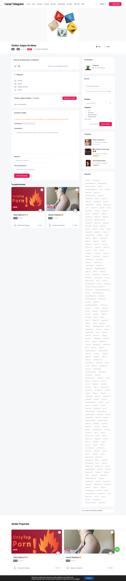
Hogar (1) (106, 329)
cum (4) (87, 274)
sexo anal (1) (88, 438)
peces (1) (104, 399)
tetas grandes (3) (90, 469)
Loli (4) (87, 366)
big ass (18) (88, 220)
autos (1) (97, 210)
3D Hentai (91, 112)
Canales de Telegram (42, 49)
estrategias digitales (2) (91, 305)
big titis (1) (106, 223)
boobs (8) (102, 226)
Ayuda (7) (104, 210)
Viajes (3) (95, 487)
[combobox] (98, 91)
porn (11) (103, 405)
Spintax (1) (97, 451)
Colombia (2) (96, 256)
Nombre (17, 156)
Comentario (18, 128)
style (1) (97, 460)
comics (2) (105, 256)
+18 (89, 110)
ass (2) (108, 207)
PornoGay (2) (96, 408)
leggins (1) (88, 356)
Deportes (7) (88, 277)
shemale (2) (96, 442)
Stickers (53, 4)
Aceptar (89, 578)
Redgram (96, 65)
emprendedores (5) (98, 293)
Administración (92, 114)
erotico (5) (88, 302)
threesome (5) (89, 472)
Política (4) (95, 405)
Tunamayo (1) (106, 481)
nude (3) (87, 393)
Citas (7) (102, 250)
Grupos (46, 4)
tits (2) (87, 475)
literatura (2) (99, 362)
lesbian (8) (96, 356)
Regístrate (61, 4)
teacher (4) (104, 460)
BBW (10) (97, 217)
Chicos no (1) (89, 247)
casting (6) (99, 235)
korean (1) (88, 353)
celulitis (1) (96, 241)
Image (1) (104, 335)
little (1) (107, 362)
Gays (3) (87, 320)
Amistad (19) (88, 198)
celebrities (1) (103, 238)
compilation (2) (89, 259)
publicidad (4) (89, 417)
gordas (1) (102, 323)
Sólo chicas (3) (100, 448)
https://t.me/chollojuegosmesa (58, 66)
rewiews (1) (88, 426)
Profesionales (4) (101, 411)
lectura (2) (105, 353)
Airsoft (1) (108, 189)
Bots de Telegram (100, 68)
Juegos (20, 84)
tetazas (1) (100, 469)
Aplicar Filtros (105, 124)
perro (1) (101, 402)
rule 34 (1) (105, 426)
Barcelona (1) (89, 217)
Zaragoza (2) (101, 502)
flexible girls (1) (104, 311)
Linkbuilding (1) (89, 362)
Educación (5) (89, 289)
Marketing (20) (97, 369)
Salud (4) (87, 429)
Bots (33, 4)
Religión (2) (96, 423)
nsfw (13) (107, 390)
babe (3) (87, 213)
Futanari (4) (96, 314)
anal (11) (104, 198)
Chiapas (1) (88, 244)
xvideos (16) (88, 496)
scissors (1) (88, 432)
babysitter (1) (96, 213)
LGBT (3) (104, 356)
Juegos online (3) (103, 350)
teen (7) (98, 463)
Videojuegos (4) (89, 490)
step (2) (102, 454)
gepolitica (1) (104, 320)
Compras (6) (99, 259)
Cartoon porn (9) (89, 235)
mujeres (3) (95, 384)
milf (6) (108, 378)
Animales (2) (97, 201)
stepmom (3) (98, 457)
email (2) (87, 293)
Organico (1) (106, 396)
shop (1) (103, 442)
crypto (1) (88, 271)
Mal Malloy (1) (103, 366)
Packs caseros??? (99, 140)
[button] (117, 549)
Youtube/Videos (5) (90, 502)
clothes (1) (97, 253)
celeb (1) (95, 238)
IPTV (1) (87, 341)
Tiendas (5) (98, 472)
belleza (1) (105, 217)
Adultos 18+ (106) (90, 186)
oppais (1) (97, 396)
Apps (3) (98, 204)
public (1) (108, 414)
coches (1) (106, 253)
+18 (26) (87, 180)
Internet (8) (106, 338)
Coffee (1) (88, 256)
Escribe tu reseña (70, 98)
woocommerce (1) (90, 493)
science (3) (107, 429)
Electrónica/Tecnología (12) (102, 289)
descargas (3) (98, 277)
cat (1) (106, 235)
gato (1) (96, 317)
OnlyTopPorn (18, 215)
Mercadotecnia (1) (90, 378)
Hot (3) (97, 332)
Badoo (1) (104, 213)
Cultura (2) (103, 271)
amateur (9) (88, 192)
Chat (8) (104, 241)
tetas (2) (107, 466)
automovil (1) (88, 210)
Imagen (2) (88, 338)
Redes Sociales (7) (103, 420)
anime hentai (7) (89, 204)
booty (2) (87, 229)
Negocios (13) (104, 387)
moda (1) (103, 381)
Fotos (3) (87, 314)
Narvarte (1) (88, 387)
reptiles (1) (105, 423)
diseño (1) (107, 277)
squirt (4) (87, 454)
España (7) (96, 302)
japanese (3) (102, 341)
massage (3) (88, 375)
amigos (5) (100, 195)
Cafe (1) (108, 229)
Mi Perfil (77, 4)
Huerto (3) (104, 332)
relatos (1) (88, 423)
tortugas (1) (94, 475)
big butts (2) (88, 223)
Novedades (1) (99, 390)
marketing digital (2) (90, 372)
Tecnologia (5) (89, 463)
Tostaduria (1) (103, 475)
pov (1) (105, 408)
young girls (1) (97, 499)
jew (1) (87, 347)
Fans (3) (87, 311)
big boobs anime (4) (99, 220)
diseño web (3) (89, 280)
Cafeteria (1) (88, 232)
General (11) (95, 320)
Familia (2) (97, 308)
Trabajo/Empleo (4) (90, 478)
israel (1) (94, 341)
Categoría (87, 107)
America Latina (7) (90, 195)
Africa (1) (99, 186)
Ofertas (20, 90)
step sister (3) (89, 457)
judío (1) (94, 347)
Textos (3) (108, 469)
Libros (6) (88, 359)
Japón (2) (88, 344)
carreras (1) (97, 232)
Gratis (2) (87, 326)
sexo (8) (104, 435)
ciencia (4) (88, 250)
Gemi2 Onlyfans (55, 215)
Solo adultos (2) (89, 448)
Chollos (20, 80)
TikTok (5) (106, 472)
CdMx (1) (87, 238)
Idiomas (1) (96, 335)
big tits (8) (88, 226)
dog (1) (98, 280)
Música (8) (104, 384)
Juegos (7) (101, 347)
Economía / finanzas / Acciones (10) (95, 286)
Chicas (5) (96, 244)
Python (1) (98, 417)
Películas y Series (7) (90, 402)
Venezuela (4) (107, 484)
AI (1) (101, 189)
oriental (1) (97, 399)
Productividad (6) (90, 411)
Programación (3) (90, 414)
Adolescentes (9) (102, 183)
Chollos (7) (106, 247)
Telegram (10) (89, 466)
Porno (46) (88, 408)
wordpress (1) (101, 493)
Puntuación (18, 123)
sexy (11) (105, 438)
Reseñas (87, 99)
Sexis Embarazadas (99, 161)
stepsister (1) (89, 460)
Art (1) (87, 207)
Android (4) (88, 201)
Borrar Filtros (93, 124)
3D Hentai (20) (96, 180)
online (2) (103, 393)
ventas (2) (88, 487)
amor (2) (97, 198)
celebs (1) (88, 241)
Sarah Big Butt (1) (97, 429)
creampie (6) (88, 268)
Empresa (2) (101, 296)
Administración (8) (90, 183)
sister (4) (95, 445)
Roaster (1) (97, 426)
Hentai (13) (99, 329)
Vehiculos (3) (97, 484)
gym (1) (108, 326)
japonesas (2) (96, 344)
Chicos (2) (104, 244)
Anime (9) (105, 201)
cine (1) (95, 250)
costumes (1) (99, 265)
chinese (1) (98, 247)
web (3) (106, 490)
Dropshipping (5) (90, 283)
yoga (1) (103, 496)
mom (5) (87, 384)
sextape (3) (98, 438)
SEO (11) (103, 432)
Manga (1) (88, 369)
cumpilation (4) (96, 274)
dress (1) (104, 280)
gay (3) (102, 317)
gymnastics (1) (89, 329)
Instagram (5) (97, 338)
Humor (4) (88, 335)
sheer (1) (87, 442)
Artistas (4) (94, 207)
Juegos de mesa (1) (90, 350)
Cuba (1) (95, 271)
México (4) (100, 378)
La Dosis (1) (96, 353)
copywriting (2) (89, 265)
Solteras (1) (88, 451)
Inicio (28, 4)
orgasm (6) (88, 399)
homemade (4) (89, 332)
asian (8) (102, 207)
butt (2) (102, 229)
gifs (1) (95, 323)
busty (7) (95, 229)
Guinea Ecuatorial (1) (98, 326)
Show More (87, 119)
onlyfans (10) (88, 396)
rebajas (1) (106, 417)
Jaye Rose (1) (106, 344)
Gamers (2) (88, 317)
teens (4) (104, 463)
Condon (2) (88, 262)
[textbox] (98, 91)
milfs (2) (87, 381)
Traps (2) (98, 481)
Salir (82, 4)
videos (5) (99, 490)
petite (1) (87, 405)
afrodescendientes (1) (91, 189)
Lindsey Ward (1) (97, 359)
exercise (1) (88, 308)
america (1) (97, 192)
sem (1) (96, 432)
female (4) (95, 311)
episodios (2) (102, 299)
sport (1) (104, 451)
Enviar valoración (22, 175)
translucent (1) (89, 481)
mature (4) (97, 375)
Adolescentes (92, 116)
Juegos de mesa (23, 87)
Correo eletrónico (20, 165)
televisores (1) (99, 466)
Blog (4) (95, 226)
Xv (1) (109, 493)
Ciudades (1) (88, 253)
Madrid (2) (94, 366)
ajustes (77, 579)
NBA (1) (96, 387)
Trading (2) (101, 478)
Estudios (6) (104, 305)
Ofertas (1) (95, 393)
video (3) (103, 487)
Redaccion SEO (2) (90, 420)
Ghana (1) (88, 323)
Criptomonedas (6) (100, 268)
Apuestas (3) (107, 204)
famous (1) (105, 308)
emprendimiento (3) (90, 296)
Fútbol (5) (103, 314)
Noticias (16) (88, 390)
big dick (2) (97, 223)
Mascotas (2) (102, 372)
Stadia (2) (95, 454)
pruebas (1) (100, 414)
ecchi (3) (99, 283)
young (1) (87, 499)
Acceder (69, 4)
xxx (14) (96, 496)
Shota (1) (87, 445)
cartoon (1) (106, 232)
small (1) (102, 445)
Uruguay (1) (88, 484)
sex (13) (97, 435)
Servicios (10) (89, 435)
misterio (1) (95, 381)
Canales (39, 4)
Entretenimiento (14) (90, 299)
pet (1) (107, 402)
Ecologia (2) (107, 283)
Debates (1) (105, 274)
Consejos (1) (97, 262)
